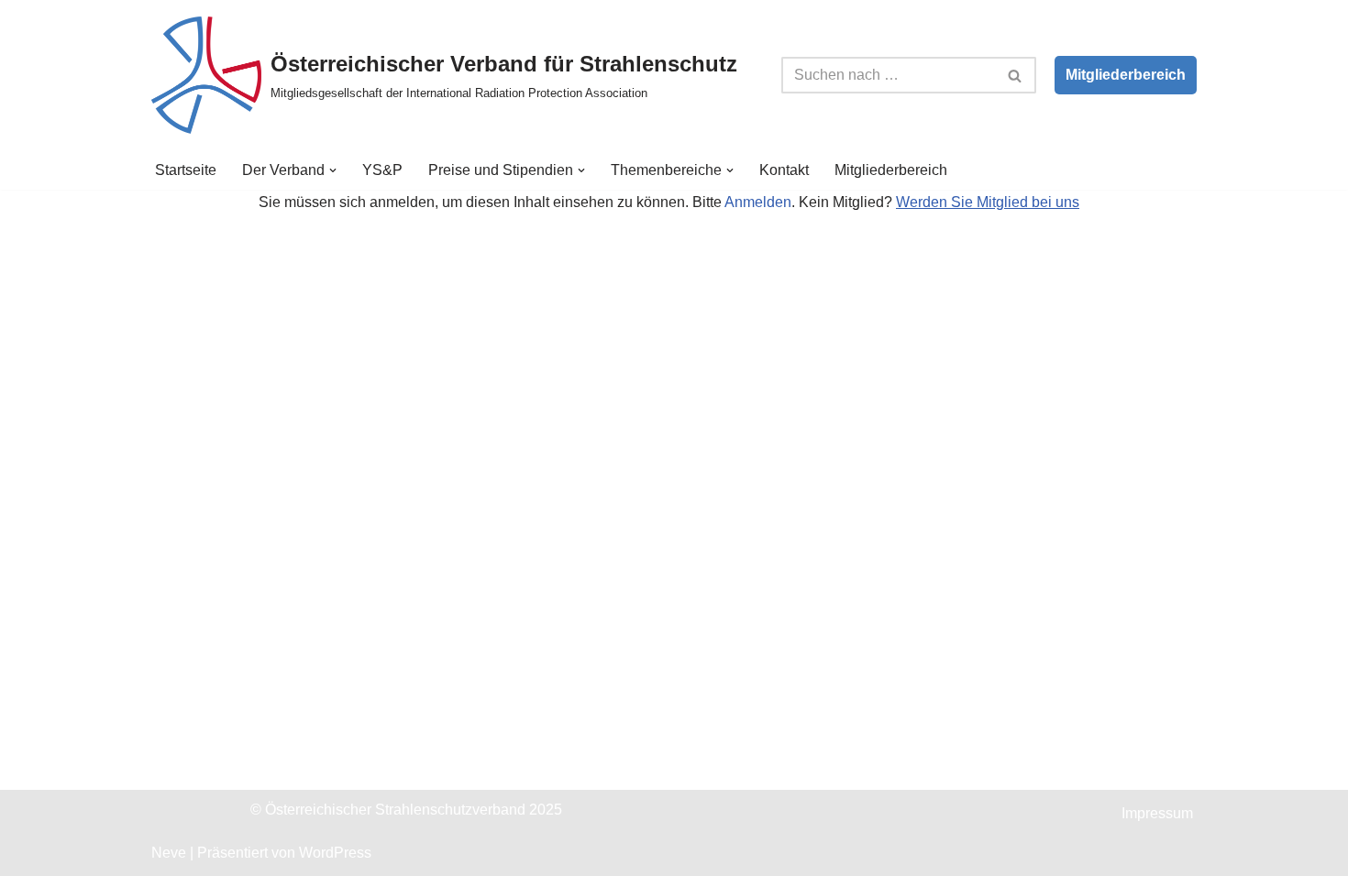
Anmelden (757, 202)
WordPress (335, 852)
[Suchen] (1015, 75)
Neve (168, 852)
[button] (333, 170)
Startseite (185, 170)
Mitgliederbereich (1126, 74)
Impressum (1157, 813)
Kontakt (784, 170)
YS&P (382, 170)
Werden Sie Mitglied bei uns (987, 202)
